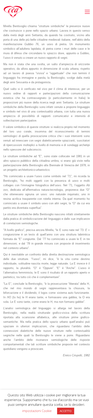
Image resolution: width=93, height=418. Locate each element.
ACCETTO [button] (66, 411)
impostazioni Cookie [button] (37, 411)
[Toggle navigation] (87, 12)
